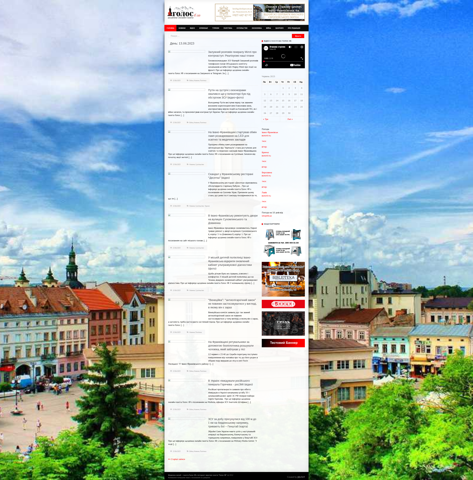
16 (289, 100)
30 (289, 113)
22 (283, 106)
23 (289, 106)
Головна (170, 28)
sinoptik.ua (267, 215)
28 (277, 113)
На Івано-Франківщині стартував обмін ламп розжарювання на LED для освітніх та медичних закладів (232, 136)
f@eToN (301, 477)
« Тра (265, 119)
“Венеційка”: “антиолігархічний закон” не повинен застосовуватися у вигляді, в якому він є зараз (232, 303)
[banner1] (260, 12)
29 (283, 113)
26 (265, 113)
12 (265, 100)
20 (271, 106)
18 (301, 100)
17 (295, 100)
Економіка (257, 28)
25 (301, 106)
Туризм (215, 28)
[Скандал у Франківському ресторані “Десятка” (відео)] (186, 183)
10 (295, 94)
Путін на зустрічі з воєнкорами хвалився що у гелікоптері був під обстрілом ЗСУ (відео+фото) (229, 94)
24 (295, 106)
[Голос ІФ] (184, 12)
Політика (228, 28)
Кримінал (203, 28)
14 (277, 100)
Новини (182, 28)
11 (301, 94)
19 (265, 106)
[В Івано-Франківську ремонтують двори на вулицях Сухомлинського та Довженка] (186, 225)
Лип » (290, 119)
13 (271, 100)
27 (271, 113)
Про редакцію (294, 28)
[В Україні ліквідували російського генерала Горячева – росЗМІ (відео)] (186, 389)
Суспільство (241, 28)
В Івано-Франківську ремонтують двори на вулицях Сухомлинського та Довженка (233, 219)
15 (283, 100)
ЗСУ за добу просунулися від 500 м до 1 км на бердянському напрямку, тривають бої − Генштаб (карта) (232, 423)
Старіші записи (178, 459)
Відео (192, 28)
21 (277, 106)
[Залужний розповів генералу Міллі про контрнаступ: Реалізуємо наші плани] (186, 60)
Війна (268, 28)
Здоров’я (279, 28)
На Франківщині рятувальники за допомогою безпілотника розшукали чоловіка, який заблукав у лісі (230, 345)
